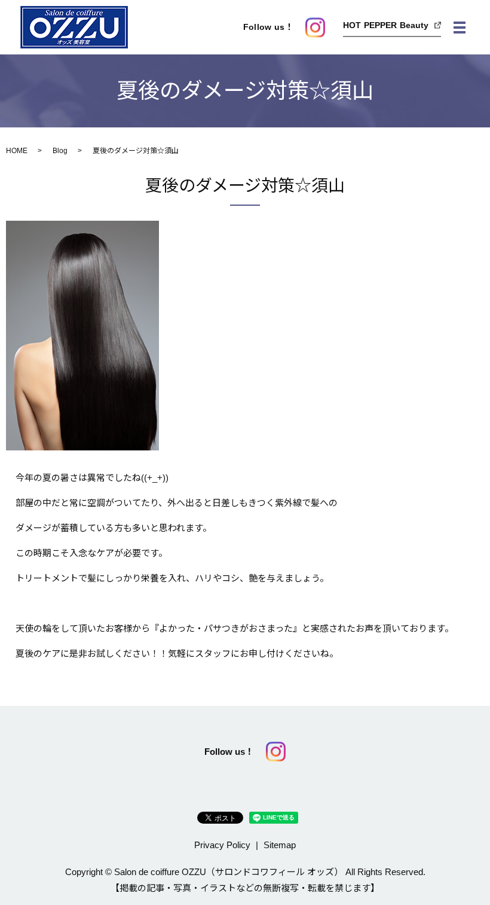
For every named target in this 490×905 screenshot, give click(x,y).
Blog (60, 151)
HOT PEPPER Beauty (385, 24)
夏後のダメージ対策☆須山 (245, 185)
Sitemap (280, 845)
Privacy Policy (222, 845)
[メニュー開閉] (460, 27)
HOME (16, 151)
